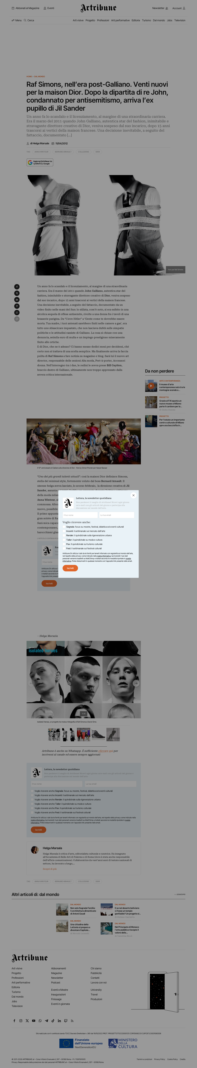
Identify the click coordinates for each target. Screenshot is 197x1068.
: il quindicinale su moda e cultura (84, 539)
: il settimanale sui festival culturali (84, 548)
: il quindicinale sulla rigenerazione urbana (89, 535)
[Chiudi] (134, 495)
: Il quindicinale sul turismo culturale (84, 544)
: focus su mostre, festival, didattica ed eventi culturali (95, 526)
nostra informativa (104, 556)
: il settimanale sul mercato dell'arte (85, 531)
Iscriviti (70, 568)
